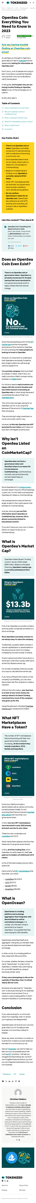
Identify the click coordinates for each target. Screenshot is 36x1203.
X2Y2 (7, 882)
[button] (3, 3)
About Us (5, 1185)
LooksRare (6, 836)
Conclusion (8, 129)
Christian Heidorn (8, 36)
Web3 (14, 379)
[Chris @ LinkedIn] (7, 1181)
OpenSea (22, 61)
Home (3, 8)
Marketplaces (24, 8)
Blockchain (10, 8)
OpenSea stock (8, 398)
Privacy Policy (23, 1185)
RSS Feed (22, 1190)
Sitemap (4, 1190)
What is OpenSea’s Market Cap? (16, 118)
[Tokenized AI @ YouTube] (2, 1181)
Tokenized (12, 1049)
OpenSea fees (27, 408)
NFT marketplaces (22, 871)
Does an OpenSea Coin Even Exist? (17, 108)
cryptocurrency (25, 487)
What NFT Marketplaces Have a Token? (19, 122)
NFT (9, 1054)
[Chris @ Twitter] (5, 1181)
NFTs (16, 8)
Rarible (8, 886)
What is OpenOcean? (12, 125)
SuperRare (9, 889)
